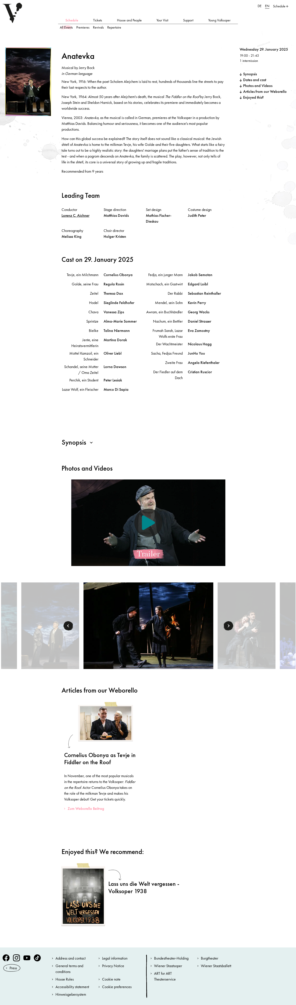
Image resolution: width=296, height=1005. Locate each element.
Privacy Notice (113, 965)
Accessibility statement (72, 986)
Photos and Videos (257, 85)
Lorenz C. (75, 215)
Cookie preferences (117, 986)
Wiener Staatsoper (168, 965)
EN (267, 6)
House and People (129, 20)
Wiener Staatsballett (216, 965)
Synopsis (250, 73)
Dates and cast (254, 79)
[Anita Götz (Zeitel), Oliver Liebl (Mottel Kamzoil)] (246, 625)
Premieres (82, 27)
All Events (66, 27)
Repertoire (114, 27)
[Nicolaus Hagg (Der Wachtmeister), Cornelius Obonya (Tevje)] (50, 625)
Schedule (71, 20)
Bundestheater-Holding (171, 958)
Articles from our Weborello (265, 91)
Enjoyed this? (253, 97)
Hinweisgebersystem (70, 994)
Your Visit (162, 20)
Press (13, 967)
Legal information (114, 958)
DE (260, 6)
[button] (68, 625)
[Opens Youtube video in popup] (148, 522)
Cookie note (111, 979)
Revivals (98, 27)
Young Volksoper (219, 20)
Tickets (97, 20)
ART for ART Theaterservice (165, 976)
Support (188, 20)
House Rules (64, 979)
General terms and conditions (69, 968)
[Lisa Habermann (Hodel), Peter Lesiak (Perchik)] (148, 625)
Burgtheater (209, 958)
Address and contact (70, 958)
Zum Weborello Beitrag (86, 808)
